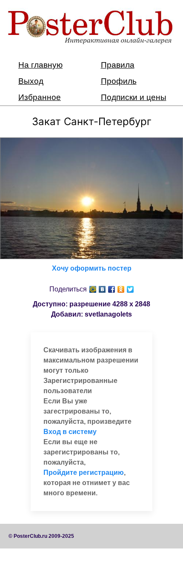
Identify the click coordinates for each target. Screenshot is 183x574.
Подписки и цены (133, 97)
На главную (40, 64)
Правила (117, 64)
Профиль (119, 81)
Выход (30, 81)
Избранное (39, 97)
